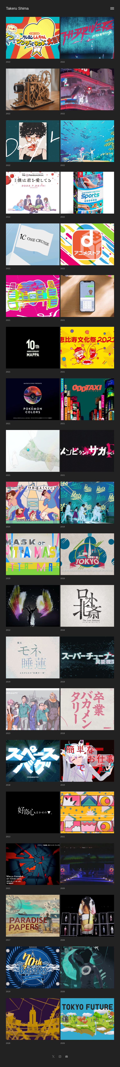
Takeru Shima (17, 8)
